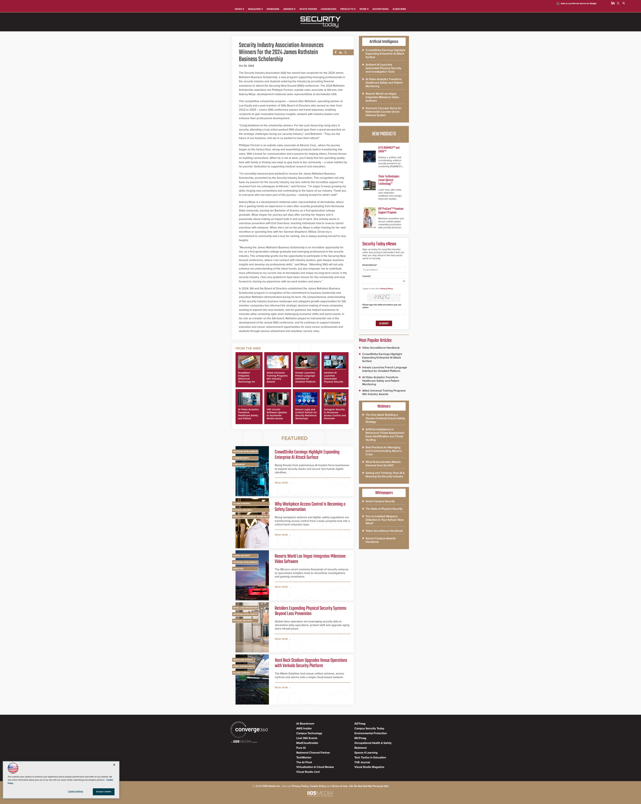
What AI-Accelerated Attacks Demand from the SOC (383, 463)
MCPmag (360, 738)
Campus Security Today (369, 728)
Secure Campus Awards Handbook (381, 540)
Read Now (281, 482)
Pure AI (301, 748)
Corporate (239, 464)
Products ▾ (348, 9)
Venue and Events (243, 660)
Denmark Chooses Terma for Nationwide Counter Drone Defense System (383, 111)
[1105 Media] (244, 742)
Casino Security (241, 555)
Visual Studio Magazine (369, 767)
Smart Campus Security (380, 501)
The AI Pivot (304, 762)
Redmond (360, 748)
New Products (384, 134)
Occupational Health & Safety (373, 743)
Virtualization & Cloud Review (315, 767)
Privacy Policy (386, 288)
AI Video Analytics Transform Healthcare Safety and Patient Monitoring (248, 415)
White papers (308, 9)
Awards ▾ (289, 9)
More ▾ (364, 9)
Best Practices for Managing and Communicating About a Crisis (384, 451)
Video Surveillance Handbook (381, 348)
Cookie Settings (75, 791)
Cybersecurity (241, 458)
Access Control (241, 503)
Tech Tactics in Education (370, 757)
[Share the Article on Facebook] (335, 52)
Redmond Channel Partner (313, 752)
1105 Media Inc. (271, 786)
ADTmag (359, 723)
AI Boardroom (305, 723)
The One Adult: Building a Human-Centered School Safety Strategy (385, 418)
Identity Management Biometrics (251, 516)
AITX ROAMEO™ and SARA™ (389, 149)
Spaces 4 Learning (366, 752)
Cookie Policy (318, 786)
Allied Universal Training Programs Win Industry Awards (277, 377)
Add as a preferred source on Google (578, 3)
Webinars (273, 9)
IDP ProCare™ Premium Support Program (390, 210)
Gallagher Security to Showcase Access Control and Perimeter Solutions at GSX (335, 415)
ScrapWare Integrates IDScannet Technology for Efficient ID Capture (246, 380)
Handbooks (328, 9)
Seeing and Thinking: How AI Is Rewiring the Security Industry (385, 474)
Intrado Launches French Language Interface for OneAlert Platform (305, 377)
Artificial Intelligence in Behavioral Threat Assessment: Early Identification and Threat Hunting (385, 435)
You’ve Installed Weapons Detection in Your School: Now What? (385, 520)
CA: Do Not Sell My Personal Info (368, 786)
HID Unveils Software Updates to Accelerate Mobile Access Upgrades (277, 415)
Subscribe (399, 9)
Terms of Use (340, 786)
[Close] (114, 764)
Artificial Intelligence (245, 451)
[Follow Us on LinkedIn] (613, 3)
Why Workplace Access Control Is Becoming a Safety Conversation (310, 507)
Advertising (380, 9)
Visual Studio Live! (308, 772)
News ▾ (239, 9)
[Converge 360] (249, 730)
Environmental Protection (370, 733)
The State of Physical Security (384, 509)
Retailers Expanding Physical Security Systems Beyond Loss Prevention (310, 611)
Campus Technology (309, 733)
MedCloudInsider (307, 743)
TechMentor (303, 757)
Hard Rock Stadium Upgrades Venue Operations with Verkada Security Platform (311, 663)
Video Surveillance (243, 666)
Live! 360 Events (306, 738)
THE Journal (362, 762)
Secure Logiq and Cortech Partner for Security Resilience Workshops (306, 414)
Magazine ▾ (255, 9)
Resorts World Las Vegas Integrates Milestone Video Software (310, 559)
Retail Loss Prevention (245, 608)
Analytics (238, 568)
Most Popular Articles (375, 340)
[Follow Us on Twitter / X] (618, 3)
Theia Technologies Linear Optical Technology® (388, 180)
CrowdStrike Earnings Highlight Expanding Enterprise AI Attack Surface (307, 454)
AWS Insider (304, 728)
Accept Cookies (103, 791)
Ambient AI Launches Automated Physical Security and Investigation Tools (334, 380)
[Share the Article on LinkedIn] (340, 52)
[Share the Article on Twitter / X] (345, 52)
